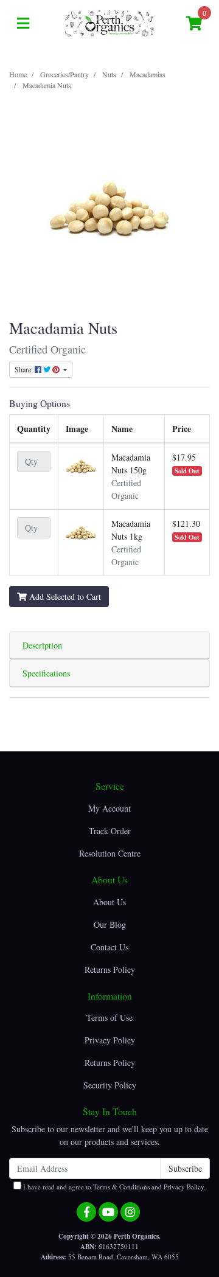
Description (42, 645)
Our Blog (110, 924)
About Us (109, 902)
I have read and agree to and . (113, 1186)
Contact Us (109, 947)
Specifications (46, 673)
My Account (109, 808)
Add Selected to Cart (64, 596)
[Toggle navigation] (23, 23)
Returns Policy (110, 969)
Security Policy (109, 1085)
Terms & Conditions (121, 1186)
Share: (25, 369)
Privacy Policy (110, 1040)
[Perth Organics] (109, 22)
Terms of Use (109, 1017)
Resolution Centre (110, 853)
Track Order (110, 831)
